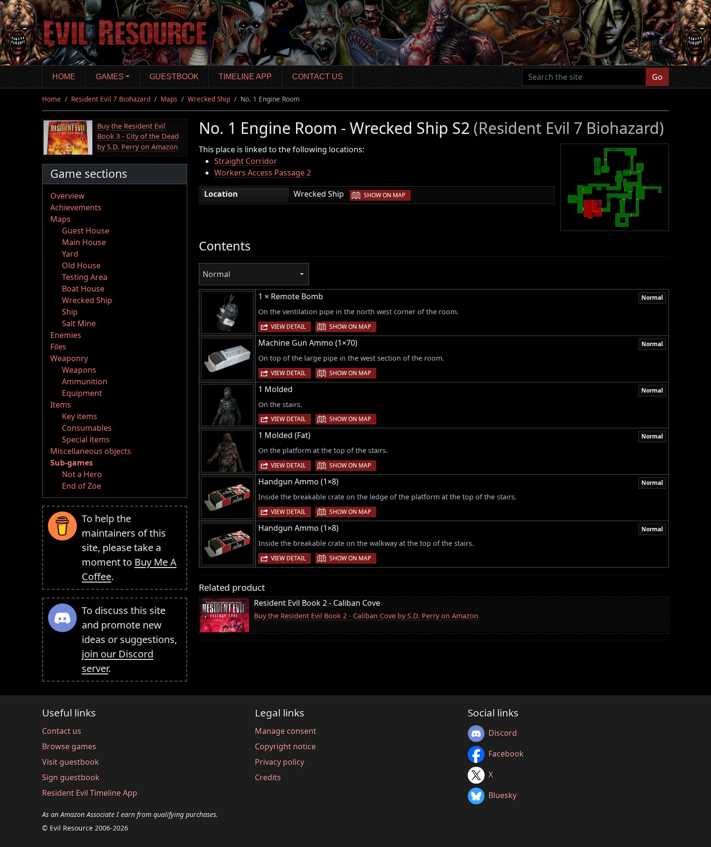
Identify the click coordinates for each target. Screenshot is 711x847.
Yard (70, 253)
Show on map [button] (384, 195)
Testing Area (84, 277)
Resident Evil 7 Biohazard (110, 98)
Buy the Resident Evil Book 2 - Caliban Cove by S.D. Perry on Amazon (366, 615)
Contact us (317, 77)
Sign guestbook (71, 777)
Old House (81, 265)
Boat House (83, 288)
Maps (169, 98)
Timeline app (245, 77)
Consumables (87, 428)
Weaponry (69, 358)
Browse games (69, 746)
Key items (79, 416)
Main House (84, 242)
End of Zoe (81, 486)
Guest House (85, 230)
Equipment (82, 393)
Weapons (79, 370)
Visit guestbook (70, 762)
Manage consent (285, 731)
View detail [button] (288, 326)
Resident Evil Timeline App (89, 793)
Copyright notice (285, 746)
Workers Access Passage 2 (262, 172)
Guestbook (174, 77)
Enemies (65, 335)
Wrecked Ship (209, 98)
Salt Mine (79, 323)
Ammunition (84, 381)
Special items (86, 439)
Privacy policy (279, 762)
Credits (268, 777)
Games (110, 77)
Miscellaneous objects (90, 451)
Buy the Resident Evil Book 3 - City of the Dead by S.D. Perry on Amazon (138, 136)
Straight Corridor (245, 161)
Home (63, 77)
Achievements (76, 207)
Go (657, 77)
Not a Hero (82, 474)
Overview (67, 195)
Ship (70, 312)
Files (58, 346)
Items (60, 404)
